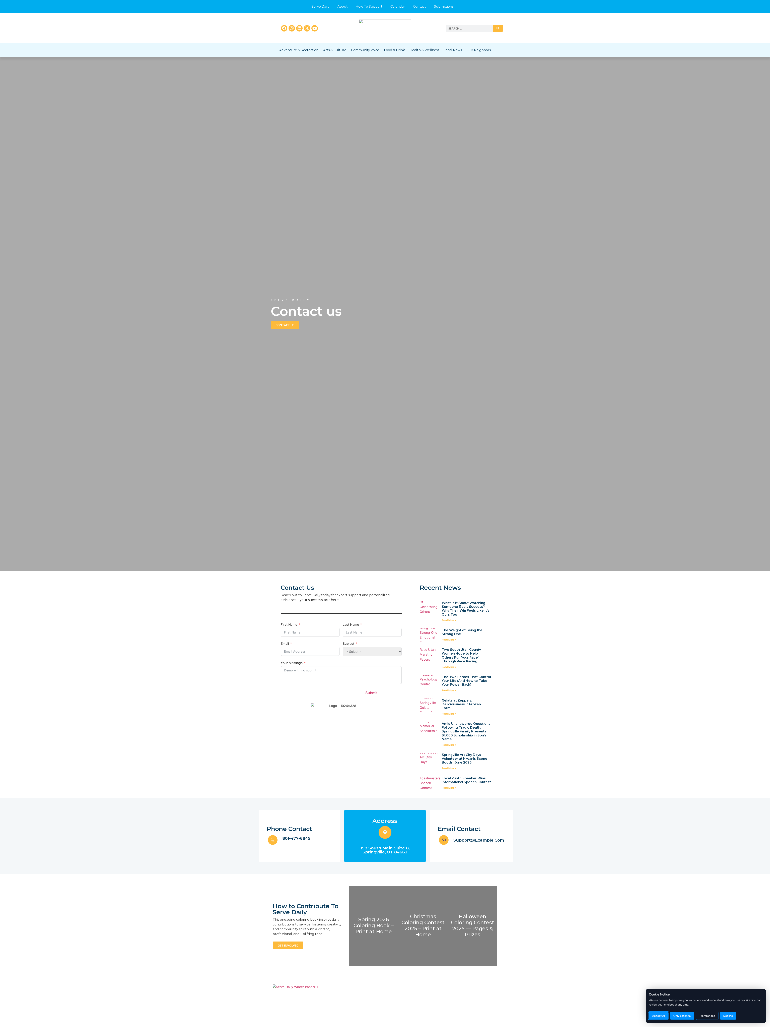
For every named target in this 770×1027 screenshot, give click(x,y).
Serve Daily (320, 6)
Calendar (397, 6)
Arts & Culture (334, 50)
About (342, 6)
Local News (453, 50)
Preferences (707, 1016)
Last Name (351, 624)
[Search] (498, 28)
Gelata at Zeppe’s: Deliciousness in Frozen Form (461, 704)
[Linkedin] (299, 28)
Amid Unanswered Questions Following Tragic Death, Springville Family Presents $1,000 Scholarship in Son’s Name (466, 731)
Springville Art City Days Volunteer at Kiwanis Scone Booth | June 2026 (464, 758)
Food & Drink (394, 50)
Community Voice (365, 50)
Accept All (658, 1016)
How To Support (369, 6)
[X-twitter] (307, 28)
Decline (728, 1016)
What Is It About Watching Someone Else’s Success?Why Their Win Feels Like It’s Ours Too (465, 608)
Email (285, 644)
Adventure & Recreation (298, 50)
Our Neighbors (479, 50)
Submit (371, 693)
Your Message (292, 663)
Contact (419, 6)
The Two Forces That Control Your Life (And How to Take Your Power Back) (466, 680)
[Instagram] (292, 28)
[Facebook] (284, 28)
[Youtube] (314, 28)
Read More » (449, 620)
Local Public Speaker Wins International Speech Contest (466, 780)
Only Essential (682, 1016)
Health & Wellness (424, 50)
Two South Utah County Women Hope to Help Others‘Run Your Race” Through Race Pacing (461, 655)
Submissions (443, 6)
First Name (289, 624)
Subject (348, 644)
